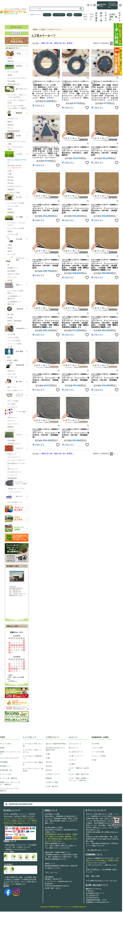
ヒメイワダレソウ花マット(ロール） (32, 751)
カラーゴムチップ (75, 744)
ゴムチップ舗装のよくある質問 (79, 769)
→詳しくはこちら (51, 872)
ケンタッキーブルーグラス (9, 758)
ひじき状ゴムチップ (76, 752)
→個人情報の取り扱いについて (97, 850)
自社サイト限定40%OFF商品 (56, 744)
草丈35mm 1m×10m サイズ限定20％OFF (55, 749)
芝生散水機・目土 (6, 770)
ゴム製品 (72, 764)
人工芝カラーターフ (53, 774)
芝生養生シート (5, 766)
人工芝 (69, 14)
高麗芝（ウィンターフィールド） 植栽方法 (10, 783)
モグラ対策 (95, 744)
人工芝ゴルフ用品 (52, 782)
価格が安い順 (46, 43)
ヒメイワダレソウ (59, 14)
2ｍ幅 (48, 758)
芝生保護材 (4, 762)
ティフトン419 (5, 744)
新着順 (69, 43)
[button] (118, 454)
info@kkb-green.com (65, 881)
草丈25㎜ (49, 766)
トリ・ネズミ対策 (98, 752)
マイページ (92, 16)
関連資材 (49, 778)
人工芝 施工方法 (52, 786)
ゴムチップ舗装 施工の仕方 (79, 774)
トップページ (85, 16)
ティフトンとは (5, 774)
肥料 (8, 357)
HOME (35, 29)
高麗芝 (2, 748)
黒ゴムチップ (73, 748)
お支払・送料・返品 (113, 16)
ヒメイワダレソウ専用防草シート (33, 757)
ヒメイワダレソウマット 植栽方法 (33, 770)
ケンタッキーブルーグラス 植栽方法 (10, 790)
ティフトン (47, 14)
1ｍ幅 (48, 754)
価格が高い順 (59, 43)
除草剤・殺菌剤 (12, 360)
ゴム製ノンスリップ (76, 756)
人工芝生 (42, 29)
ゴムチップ (77, 14)
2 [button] (114, 454)
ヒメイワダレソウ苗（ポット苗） (33, 745)
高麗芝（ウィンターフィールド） (10, 753)
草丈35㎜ (49, 770)
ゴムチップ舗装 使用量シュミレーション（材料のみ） (79, 779)
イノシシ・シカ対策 (98, 756)
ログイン (119, 17)
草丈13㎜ (49, 762)
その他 (94, 760)
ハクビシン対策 (97, 748)
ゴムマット (72, 760)
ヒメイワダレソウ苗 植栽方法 (33, 763)
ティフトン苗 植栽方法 (8, 778)
